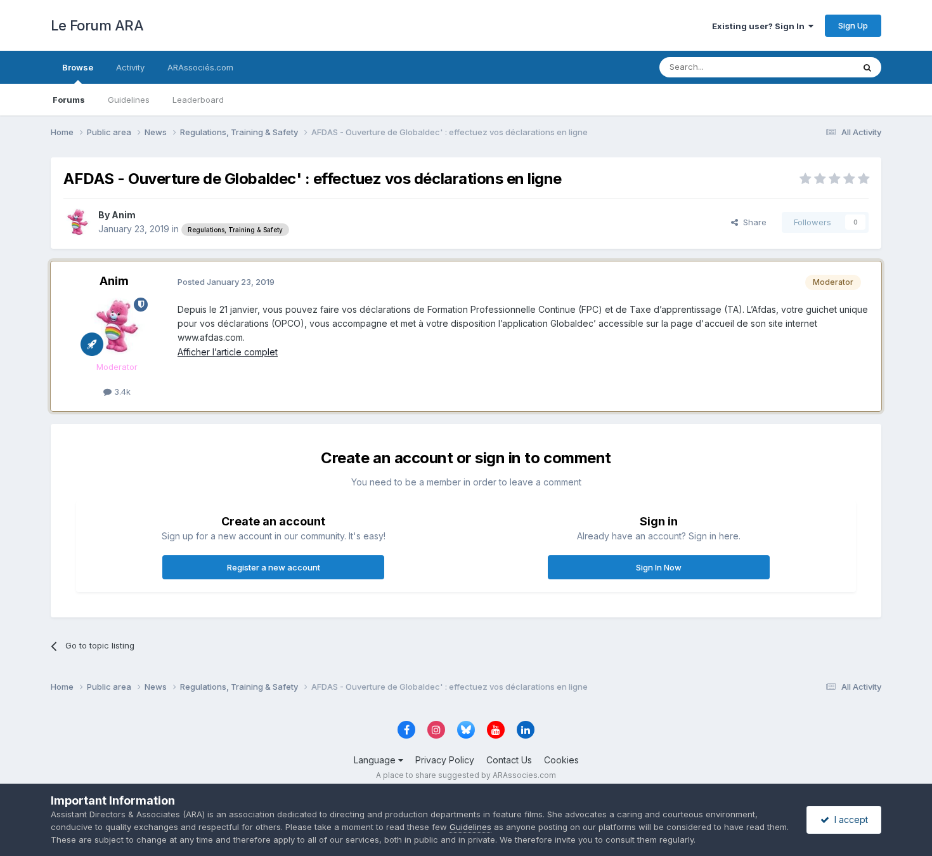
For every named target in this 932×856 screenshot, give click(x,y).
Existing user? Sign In (760, 26)
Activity (130, 67)
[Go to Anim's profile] (77, 222)
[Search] (867, 67)
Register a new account (273, 567)
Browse (77, 67)
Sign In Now (659, 567)
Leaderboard (198, 100)
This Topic (816, 67)
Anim (124, 214)
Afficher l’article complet (228, 351)
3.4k (121, 391)
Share (752, 222)
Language (376, 759)
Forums (69, 100)
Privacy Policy (444, 759)
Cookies (561, 759)
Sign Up (853, 25)
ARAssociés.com (200, 67)
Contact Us (509, 759)
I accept (848, 819)
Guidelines (129, 100)
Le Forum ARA (97, 25)
